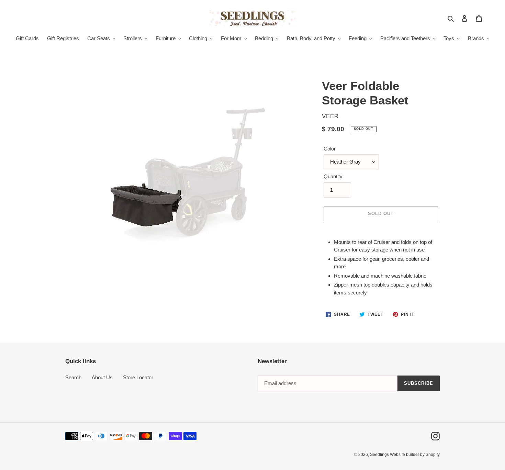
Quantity (333, 176)
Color (330, 149)
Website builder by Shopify (415, 454)
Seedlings (380, 454)
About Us (102, 377)
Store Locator (138, 377)
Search (73, 377)
